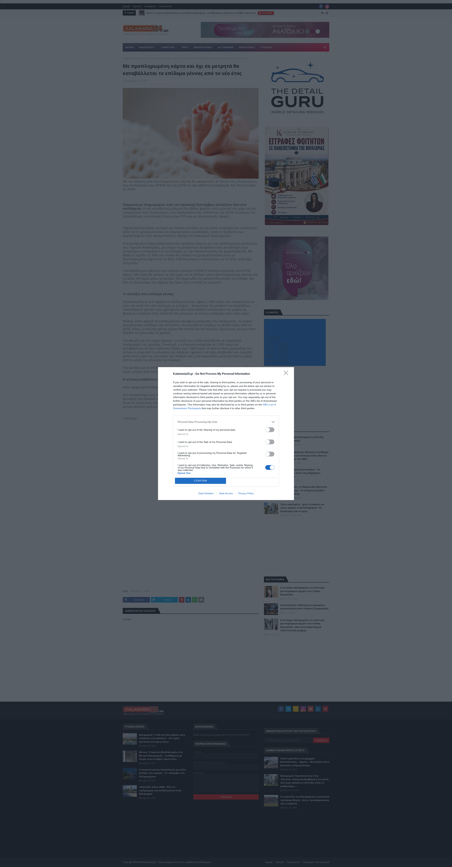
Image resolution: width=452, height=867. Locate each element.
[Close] (287, 374)
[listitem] (226, 422)
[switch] (269, 429)
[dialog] (226, 433)
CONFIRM (200, 480)
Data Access (226, 493)
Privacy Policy (246, 493)
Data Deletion (206, 493)
